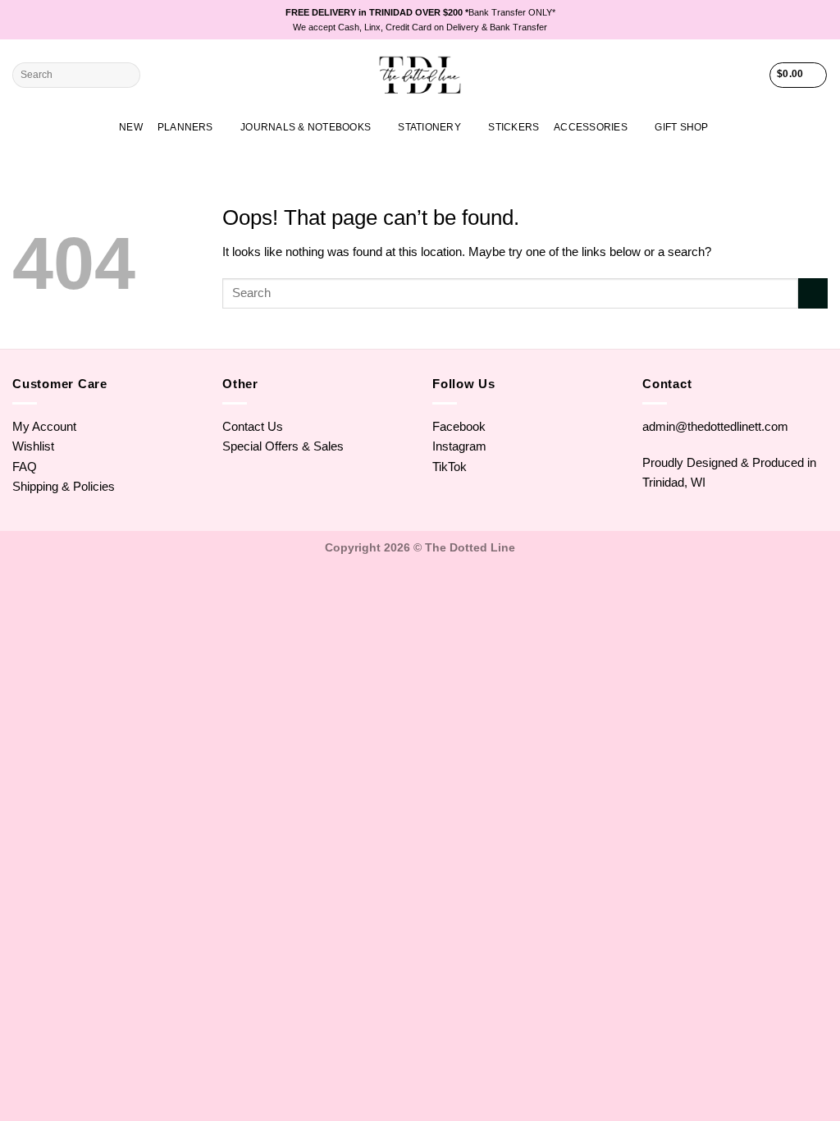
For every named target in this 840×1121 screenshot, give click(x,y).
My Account (44, 426)
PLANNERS (185, 127)
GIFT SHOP (681, 127)
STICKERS (513, 127)
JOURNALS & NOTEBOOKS (305, 127)
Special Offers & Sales (283, 446)
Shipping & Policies (63, 486)
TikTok (449, 467)
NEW (131, 127)
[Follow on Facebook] (775, 20)
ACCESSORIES (591, 127)
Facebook (459, 426)
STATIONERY (429, 127)
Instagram (459, 446)
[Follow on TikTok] (805, 20)
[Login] (749, 75)
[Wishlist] (721, 75)
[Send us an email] (819, 20)
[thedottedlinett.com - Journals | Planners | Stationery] (420, 75)
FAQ (24, 467)
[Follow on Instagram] (790, 20)
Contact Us (252, 426)
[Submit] (126, 75)
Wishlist (33, 446)
